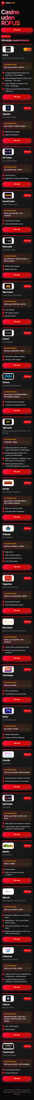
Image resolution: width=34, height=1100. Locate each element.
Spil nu (17, 97)
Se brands (17, 30)
